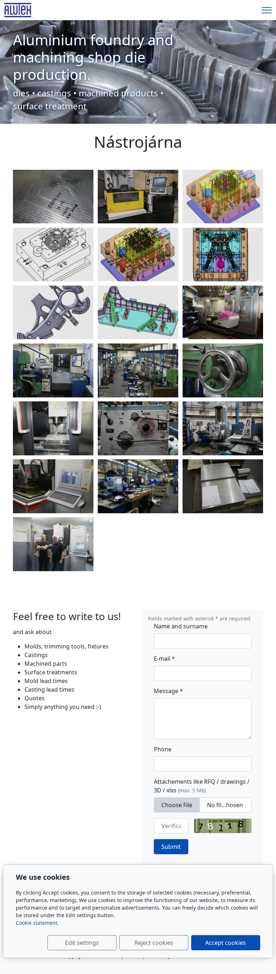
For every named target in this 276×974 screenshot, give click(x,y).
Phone (162, 749)
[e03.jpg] (53, 313)
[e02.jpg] (223, 255)
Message (168, 691)
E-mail (164, 659)
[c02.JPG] (53, 428)
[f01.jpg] (223, 197)
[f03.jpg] (138, 255)
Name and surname (181, 626)
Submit (171, 847)
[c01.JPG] (223, 486)
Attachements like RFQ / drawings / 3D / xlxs (201, 786)
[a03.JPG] (53, 544)
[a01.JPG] (138, 370)
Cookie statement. (37, 922)
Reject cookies (153, 943)
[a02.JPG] (138, 486)
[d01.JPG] (223, 370)
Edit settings (82, 943)
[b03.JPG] (53, 370)
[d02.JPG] (53, 486)
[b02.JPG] (223, 428)
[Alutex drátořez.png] (138, 197)
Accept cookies (225, 943)
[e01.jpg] (138, 313)
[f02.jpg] (53, 255)
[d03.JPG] (138, 428)
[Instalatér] (17, 9)
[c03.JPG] (53, 197)
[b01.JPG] (223, 313)
